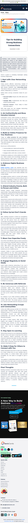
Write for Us (4, 475)
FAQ (2, 472)
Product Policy (4, 484)
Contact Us (3, 474)
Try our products (14, 412)
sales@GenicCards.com (8, 504)
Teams (2, 467)
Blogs (7, 12)
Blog (2, 470)
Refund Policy (4, 486)
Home (2, 12)
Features (3, 465)
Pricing (2, 469)
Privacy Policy (4, 483)
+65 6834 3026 (6, 508)
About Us (3, 463)
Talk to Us (13, 416)
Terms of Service (5, 481)
